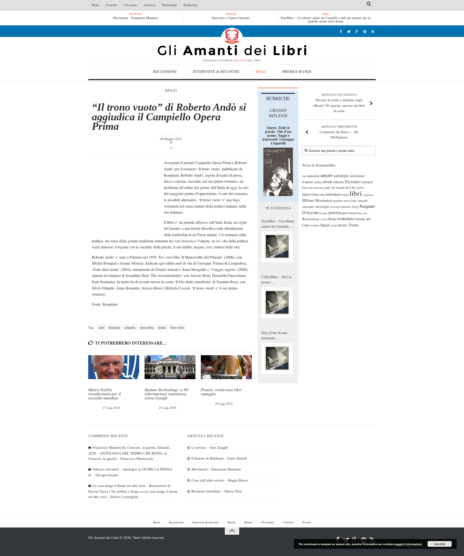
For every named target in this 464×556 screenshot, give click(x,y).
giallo (327, 187)
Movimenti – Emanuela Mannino (135, 17)
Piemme (323, 213)
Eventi (306, 522)
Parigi (355, 207)
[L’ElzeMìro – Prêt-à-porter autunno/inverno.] (276, 302)
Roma (332, 218)
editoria (338, 181)
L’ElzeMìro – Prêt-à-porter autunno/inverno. (276, 279)
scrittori (315, 225)
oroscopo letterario (340, 207)
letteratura (333, 194)
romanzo (346, 218)
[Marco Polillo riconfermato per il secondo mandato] (113, 367)
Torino (353, 225)
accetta (440, 544)
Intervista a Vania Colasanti (230, 17)
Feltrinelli (307, 187)
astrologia (341, 175)
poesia (334, 212)
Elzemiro (353, 181)
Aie (304, 176)
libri (356, 193)
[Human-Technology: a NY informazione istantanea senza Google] (170, 367)
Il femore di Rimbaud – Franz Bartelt (219, 458)
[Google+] (357, 31)
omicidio (308, 206)
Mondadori (323, 200)
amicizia (313, 175)
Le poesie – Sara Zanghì (209, 447)
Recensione (310, 218)
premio (162, 327)
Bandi (232, 522)
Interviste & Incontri (216, 72)
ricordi (323, 219)
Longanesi (368, 194)
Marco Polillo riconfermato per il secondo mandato (104, 394)
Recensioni (164, 72)
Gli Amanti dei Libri (232, 45)
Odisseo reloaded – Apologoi (115, 469)
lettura (345, 194)
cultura (318, 182)
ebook (327, 181)
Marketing (190, 5)
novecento (350, 201)
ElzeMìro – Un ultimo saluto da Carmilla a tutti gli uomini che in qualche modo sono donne (325, 19)
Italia (322, 194)
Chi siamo (130, 5)
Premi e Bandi (297, 72)
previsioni (349, 212)
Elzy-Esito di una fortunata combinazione (274, 335)
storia (334, 225)
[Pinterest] (365, 31)
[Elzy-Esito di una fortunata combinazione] (276, 358)
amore (326, 175)
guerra (360, 187)
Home (95, 5)
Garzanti (318, 187)
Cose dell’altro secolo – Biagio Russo (219, 480)
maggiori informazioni (408, 544)
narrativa (338, 200)
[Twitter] (349, 31)
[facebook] (341, 31)
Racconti (362, 213)
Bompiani (114, 327)
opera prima (146, 327)
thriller (343, 225)
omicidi (362, 200)
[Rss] (373, 31)
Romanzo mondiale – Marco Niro (216, 491)
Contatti (111, 5)
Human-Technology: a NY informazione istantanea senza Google (166, 394)
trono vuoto (177, 327)
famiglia (367, 182)
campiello (129, 327)
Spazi (260, 72)
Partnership (169, 5)
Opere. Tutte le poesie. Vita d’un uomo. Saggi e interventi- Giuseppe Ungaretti (278, 135)
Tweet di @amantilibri (318, 165)
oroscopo (322, 206)
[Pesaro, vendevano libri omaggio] (226, 367)
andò (101, 327)
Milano (308, 200)
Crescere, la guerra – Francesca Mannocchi (120, 458)
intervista (310, 194)
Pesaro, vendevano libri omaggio (221, 392)
